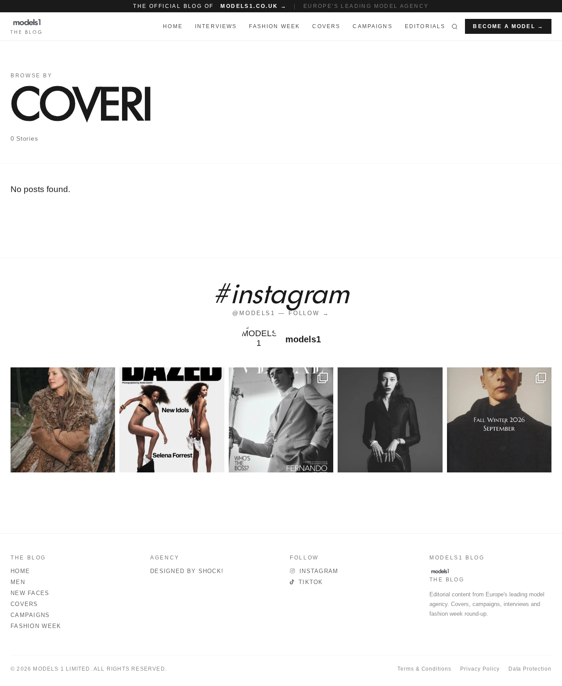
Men (18, 582)
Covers (326, 26)
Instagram (319, 571)
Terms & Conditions (424, 669)
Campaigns (372, 26)
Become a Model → (508, 26)
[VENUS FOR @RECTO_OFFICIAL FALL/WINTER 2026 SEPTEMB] (499, 419)
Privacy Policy (479, 669)
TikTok (311, 582)
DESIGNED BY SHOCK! (186, 571)
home (173, 26)
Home (20, 571)
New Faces (30, 593)
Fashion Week (36, 626)
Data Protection (529, 669)
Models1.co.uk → (253, 6)
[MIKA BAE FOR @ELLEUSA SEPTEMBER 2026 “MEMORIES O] (390, 419)
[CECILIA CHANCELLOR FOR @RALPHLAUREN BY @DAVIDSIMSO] (63, 419)
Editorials (425, 26)
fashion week (274, 26)
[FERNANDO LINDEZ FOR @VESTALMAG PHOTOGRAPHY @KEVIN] (281, 419)
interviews (216, 26)
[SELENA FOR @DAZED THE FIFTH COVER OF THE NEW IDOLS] (171, 419)
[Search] (454, 26)
